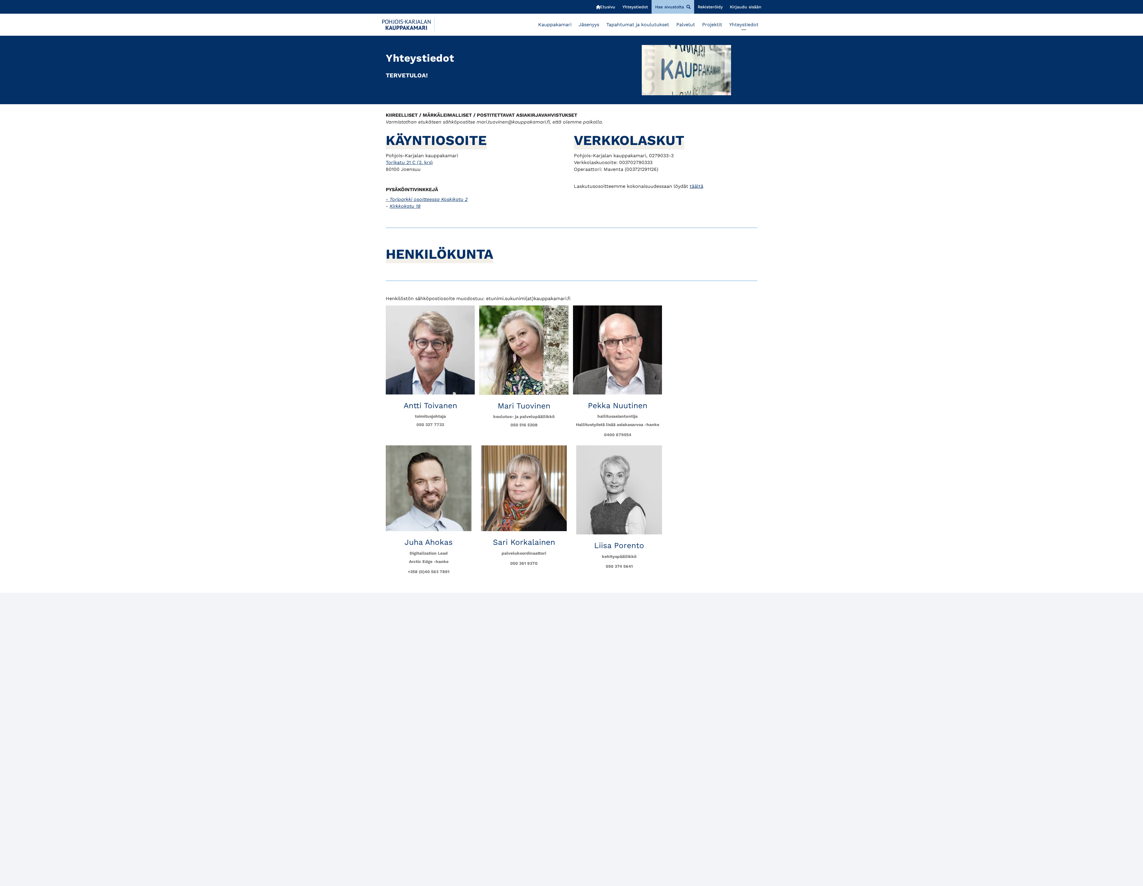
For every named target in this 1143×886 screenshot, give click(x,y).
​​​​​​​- (427, 199)
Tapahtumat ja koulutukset (637, 24)
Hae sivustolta (669, 6)
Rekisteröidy (710, 6)
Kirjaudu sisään (745, 6)
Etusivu (607, 6)
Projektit (712, 24)
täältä (696, 186)
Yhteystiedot (635, 6)
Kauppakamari (555, 24)
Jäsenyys (589, 24)
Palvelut (685, 24)
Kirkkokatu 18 (405, 206)
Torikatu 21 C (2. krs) (409, 162)
